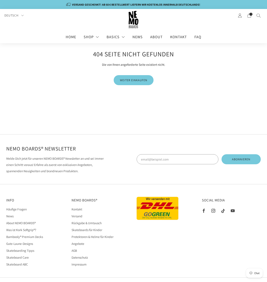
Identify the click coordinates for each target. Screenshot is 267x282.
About (156, 36)
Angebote (78, 244)
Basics (113, 36)
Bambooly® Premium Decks (24, 237)
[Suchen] (259, 15)
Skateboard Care (17, 257)
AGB (74, 250)
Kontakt (178, 36)
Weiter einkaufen (133, 80)
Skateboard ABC (17, 264)
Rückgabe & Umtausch (87, 223)
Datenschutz (80, 257)
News (137, 36)
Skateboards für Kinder (87, 230)
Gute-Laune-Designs (19, 244)
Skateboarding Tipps (20, 250)
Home (71, 36)
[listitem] (133, 4)
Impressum (79, 264)
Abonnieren (241, 159)
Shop (89, 36)
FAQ (197, 36)
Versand (77, 216)
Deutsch (11, 15)
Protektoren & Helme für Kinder (92, 237)
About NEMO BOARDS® (21, 223)
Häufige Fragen (16, 209)
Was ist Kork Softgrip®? (21, 230)
